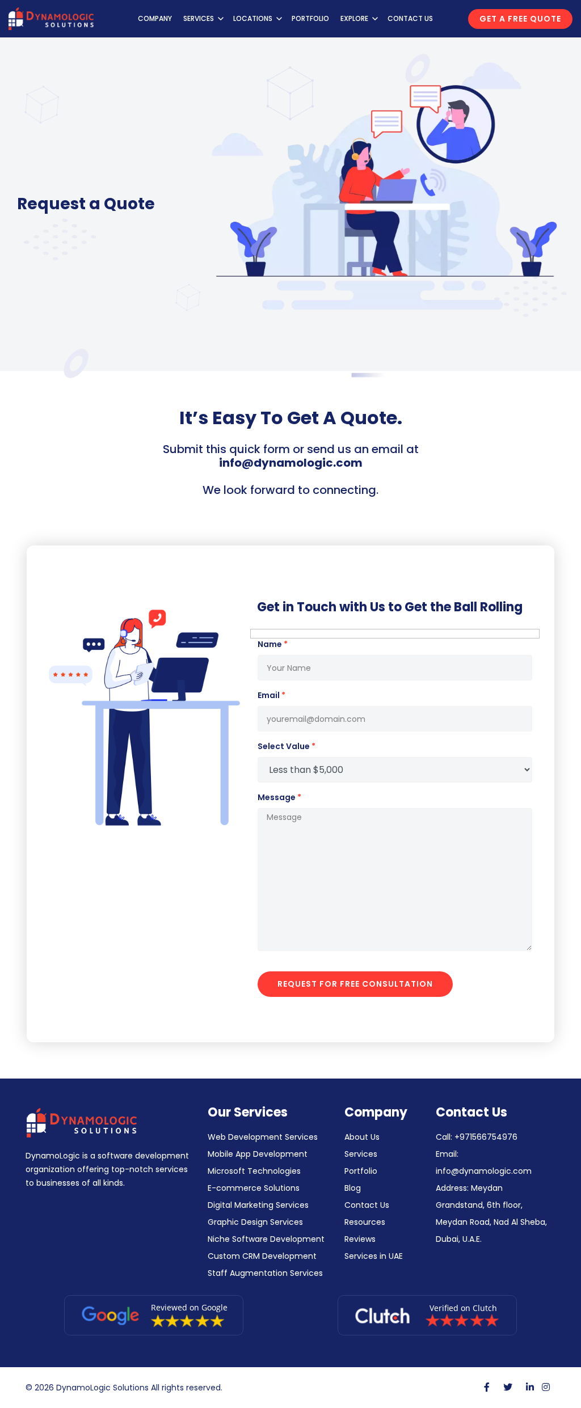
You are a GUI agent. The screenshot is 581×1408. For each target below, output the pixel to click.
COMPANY (155, 18)
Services (360, 1154)
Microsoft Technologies (254, 1171)
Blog (352, 1188)
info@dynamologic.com (291, 463)
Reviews (360, 1239)
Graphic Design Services (255, 1222)
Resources (364, 1222)
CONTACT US (410, 18)
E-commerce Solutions (254, 1188)
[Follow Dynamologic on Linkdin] (530, 1387)
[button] (221, 18)
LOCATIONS (252, 18)
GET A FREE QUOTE (520, 18)
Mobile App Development (258, 1154)
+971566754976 (485, 1137)
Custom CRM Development (262, 1256)
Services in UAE (373, 1256)
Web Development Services (263, 1137)
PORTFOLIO (310, 18)
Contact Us (366, 1205)
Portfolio (360, 1171)
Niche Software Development (266, 1239)
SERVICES (198, 18)
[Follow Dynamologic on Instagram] (546, 1387)
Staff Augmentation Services (265, 1273)
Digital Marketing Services (258, 1205)
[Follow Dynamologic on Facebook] (487, 1387)
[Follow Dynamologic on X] (507, 1387)
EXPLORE (354, 18)
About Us (362, 1137)
